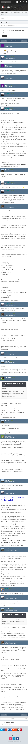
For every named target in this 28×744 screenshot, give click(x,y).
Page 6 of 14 (14, 40)
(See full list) (3, 14)
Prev (5, 40)
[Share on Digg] (9, 730)
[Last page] (26, 41)
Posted (10, 46)
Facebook (17, 738)
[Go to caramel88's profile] (2, 378)
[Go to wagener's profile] (2, 206)
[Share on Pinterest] (21, 730)
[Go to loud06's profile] (2, 170)
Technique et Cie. (19, 34)
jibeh (4, 34)
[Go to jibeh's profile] (2, 589)
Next (23, 40)
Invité (6, 45)
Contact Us (19, 735)
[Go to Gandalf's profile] (2, 57)
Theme (13, 735)
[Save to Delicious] (11, 730)
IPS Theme (11, 734)
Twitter (14, 738)
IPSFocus (17, 734)
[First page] (2, 41)
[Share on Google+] (6, 730)
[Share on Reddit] (13, 730)
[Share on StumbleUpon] (16, 730)
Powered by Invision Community (14, 741)
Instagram (10, 738)
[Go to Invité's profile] (2, 45)
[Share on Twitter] (1, 730)
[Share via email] (18, 730)
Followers (13, 718)
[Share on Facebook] (4, 730)
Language (8, 735)
